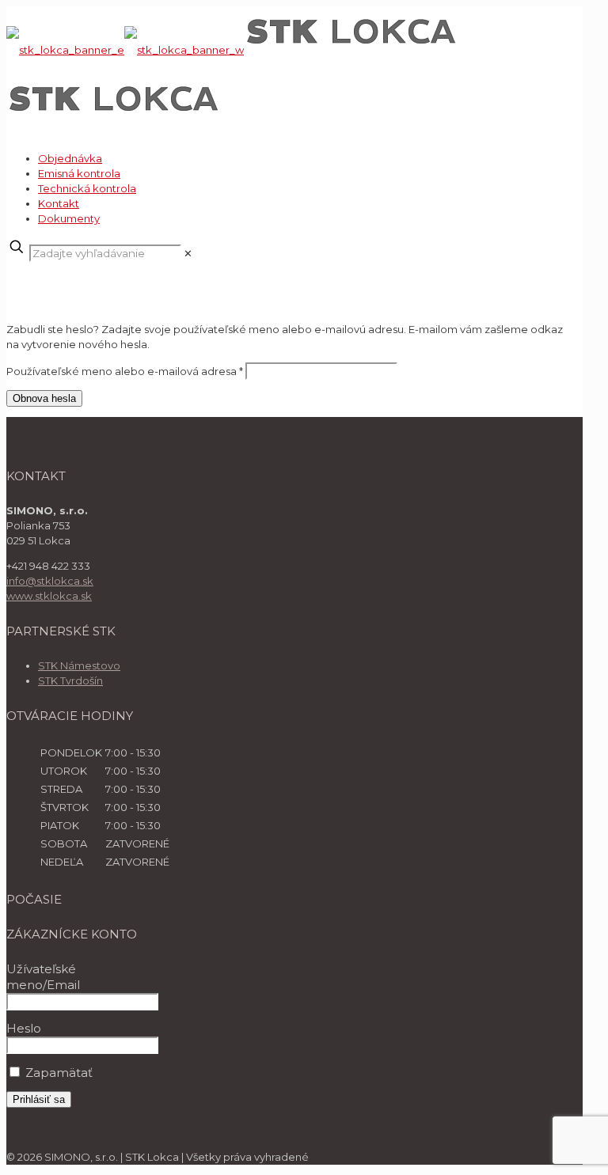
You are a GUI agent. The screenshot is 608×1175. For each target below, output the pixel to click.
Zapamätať (57, 1072)
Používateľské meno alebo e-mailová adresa (124, 371)
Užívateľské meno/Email (43, 976)
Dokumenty (69, 218)
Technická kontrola (87, 188)
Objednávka (70, 158)
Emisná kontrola (79, 173)
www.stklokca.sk (49, 595)
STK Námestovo (79, 665)
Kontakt (58, 203)
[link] (188, 253)
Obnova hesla (44, 398)
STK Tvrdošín (70, 680)
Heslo (23, 1028)
